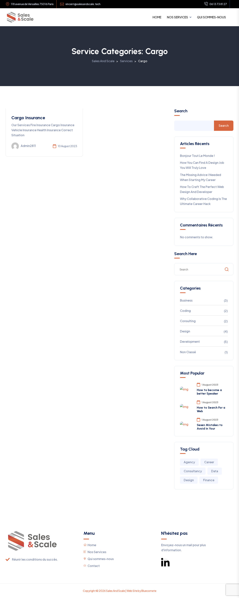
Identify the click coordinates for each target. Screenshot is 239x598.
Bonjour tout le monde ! (197, 156)
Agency (189, 462)
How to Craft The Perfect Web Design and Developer (202, 189)
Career (209, 462)
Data (214, 471)
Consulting (188, 321)
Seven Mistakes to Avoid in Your (210, 426)
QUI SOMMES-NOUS (211, 17)
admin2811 (28, 146)
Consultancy (193, 471)
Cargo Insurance (28, 117)
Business (186, 300)
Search (180, 111)
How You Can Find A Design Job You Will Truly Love (202, 165)
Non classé (188, 352)
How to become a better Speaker (209, 391)
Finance (208, 480)
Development (190, 341)
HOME (157, 17)
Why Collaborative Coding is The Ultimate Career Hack (203, 201)
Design (185, 331)
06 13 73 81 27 (218, 4)
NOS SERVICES (177, 17)
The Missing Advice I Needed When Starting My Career (200, 177)
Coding (185, 311)
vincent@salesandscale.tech (82, 4)
